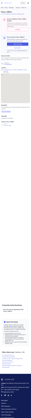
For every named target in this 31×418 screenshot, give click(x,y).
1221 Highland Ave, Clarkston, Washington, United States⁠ (15, 70)
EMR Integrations (5, 406)
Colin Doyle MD (5, 367)
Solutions (3, 403)
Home (2, 7)
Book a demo (17, 47)
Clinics (6, 7)
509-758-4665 (7, 125)
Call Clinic (17, 29)
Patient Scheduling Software (8, 409)
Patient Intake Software (7, 412)
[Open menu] (28, 3)
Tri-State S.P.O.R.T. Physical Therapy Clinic (12, 358)
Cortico (10, 326)
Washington (12, 7)
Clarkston (18, 7)
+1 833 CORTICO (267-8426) (11, 389)
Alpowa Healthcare (6, 363)
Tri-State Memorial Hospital (8, 356)
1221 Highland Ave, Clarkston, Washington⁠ (13, 14)
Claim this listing (17, 44)
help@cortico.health (8, 392)
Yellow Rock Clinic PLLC (7, 362)
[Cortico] (6, 3)
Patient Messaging (6, 415)
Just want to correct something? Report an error (17, 51)
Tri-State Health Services (8, 355)
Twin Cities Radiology (7, 360)
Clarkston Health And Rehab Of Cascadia (11, 365)
